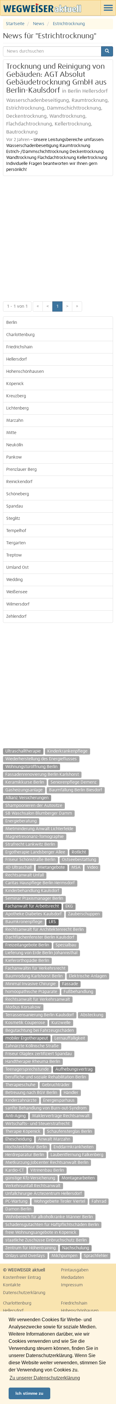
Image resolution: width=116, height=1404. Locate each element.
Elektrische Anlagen (87, 976)
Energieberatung (21, 821)
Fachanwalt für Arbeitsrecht (32, 906)
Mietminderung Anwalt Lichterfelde (39, 829)
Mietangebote (51, 867)
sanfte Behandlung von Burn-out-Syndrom (46, 1108)
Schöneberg (17, 494)
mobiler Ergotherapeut (26, 1038)
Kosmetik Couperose (25, 1023)
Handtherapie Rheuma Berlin (32, 1062)
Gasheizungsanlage (24, 790)
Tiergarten (16, 543)
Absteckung (91, 1015)
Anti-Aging (15, 1116)
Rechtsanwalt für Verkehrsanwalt (37, 999)
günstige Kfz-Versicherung (30, 1178)
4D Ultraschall (18, 867)
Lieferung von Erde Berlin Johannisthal (41, 953)
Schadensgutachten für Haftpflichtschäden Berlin (52, 1225)
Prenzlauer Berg (21, 470)
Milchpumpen (64, 1256)
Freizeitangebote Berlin (27, 945)
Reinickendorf (19, 482)
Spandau (14, 506)
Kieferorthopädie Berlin (27, 961)
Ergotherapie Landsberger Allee (35, 852)
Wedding (14, 580)
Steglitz (13, 518)
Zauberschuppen (84, 914)
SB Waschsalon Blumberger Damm (38, 813)
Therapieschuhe (20, 1085)
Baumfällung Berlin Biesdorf (75, 790)
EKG (69, 906)
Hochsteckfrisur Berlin (26, 1147)
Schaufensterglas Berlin (69, 1131)
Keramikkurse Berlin (24, 782)
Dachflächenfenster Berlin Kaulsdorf (39, 937)
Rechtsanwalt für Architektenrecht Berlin (44, 930)
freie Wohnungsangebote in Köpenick (40, 1232)
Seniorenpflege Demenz (74, 782)
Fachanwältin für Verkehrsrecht (35, 968)
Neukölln (14, 445)
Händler (71, 1093)
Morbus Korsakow (23, 1007)
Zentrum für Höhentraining (30, 1248)
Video (92, 867)
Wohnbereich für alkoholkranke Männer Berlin (49, 1217)
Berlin (11, 323)
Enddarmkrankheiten (73, 1147)
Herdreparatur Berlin (24, 1155)
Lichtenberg (17, 408)
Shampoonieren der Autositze (33, 806)
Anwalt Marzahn (54, 1139)
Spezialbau (66, 945)
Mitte (11, 433)
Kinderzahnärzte (21, 1100)
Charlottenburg (20, 335)
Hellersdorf (16, 359)
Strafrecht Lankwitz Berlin (30, 844)
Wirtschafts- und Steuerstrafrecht (37, 1124)
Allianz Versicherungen (26, 798)
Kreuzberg (16, 396)
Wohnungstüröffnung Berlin (31, 767)
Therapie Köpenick (22, 1131)
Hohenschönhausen (25, 372)
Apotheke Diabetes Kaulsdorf (33, 914)
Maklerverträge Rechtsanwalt (61, 1116)
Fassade (70, 984)
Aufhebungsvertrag (74, 1069)
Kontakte (12, 1285)
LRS (52, 922)
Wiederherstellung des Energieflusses (41, 759)
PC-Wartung (16, 1201)
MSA (76, 867)
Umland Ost (17, 567)
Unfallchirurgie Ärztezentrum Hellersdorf (43, 1194)
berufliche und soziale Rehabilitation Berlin (45, 1077)
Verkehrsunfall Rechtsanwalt (32, 1186)
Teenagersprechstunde (27, 1069)
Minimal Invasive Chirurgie (30, 984)
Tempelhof (16, 531)
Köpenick (15, 384)
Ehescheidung (18, 1139)
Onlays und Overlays (25, 1256)
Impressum (72, 1285)
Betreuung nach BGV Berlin (31, 1093)
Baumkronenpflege (23, 922)
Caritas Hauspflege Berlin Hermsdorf (40, 883)
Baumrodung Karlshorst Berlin (33, 976)
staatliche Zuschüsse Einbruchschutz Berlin (46, 1240)
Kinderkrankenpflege (67, 751)
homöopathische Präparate (31, 992)
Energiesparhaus (59, 1100)
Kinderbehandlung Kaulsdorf (32, 891)
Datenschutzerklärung (24, 1293)
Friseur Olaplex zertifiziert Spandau (38, 1054)
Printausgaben (74, 1270)
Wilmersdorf (17, 604)
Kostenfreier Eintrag (22, 1278)
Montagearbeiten (78, 1178)
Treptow (14, 555)
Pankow (14, 457)
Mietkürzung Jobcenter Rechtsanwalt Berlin (46, 1163)
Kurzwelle (60, 1023)
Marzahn (14, 421)
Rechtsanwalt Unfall (24, 875)
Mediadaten (72, 1278)
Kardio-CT (14, 1170)
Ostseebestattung (79, 860)
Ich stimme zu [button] (29, 1393)
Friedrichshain (19, 347)
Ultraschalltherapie (23, 751)
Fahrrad (99, 1201)
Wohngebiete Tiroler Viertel (59, 1201)
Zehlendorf (16, 616)
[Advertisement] (58, 237)
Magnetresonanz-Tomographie (34, 837)
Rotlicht (79, 852)
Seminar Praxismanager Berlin (34, 898)
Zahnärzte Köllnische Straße (32, 1046)
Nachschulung (75, 1248)
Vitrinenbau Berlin (47, 1170)
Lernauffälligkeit (69, 1038)
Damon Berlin (18, 1209)
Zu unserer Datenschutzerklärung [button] (45, 1377)
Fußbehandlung (78, 992)
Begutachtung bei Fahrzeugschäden (39, 1031)
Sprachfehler (96, 1256)
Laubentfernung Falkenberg (77, 1155)
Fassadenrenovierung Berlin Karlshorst (42, 774)
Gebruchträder (56, 1085)
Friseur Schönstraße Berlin (30, 860)
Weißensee (16, 592)
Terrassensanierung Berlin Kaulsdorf (39, 1015)
